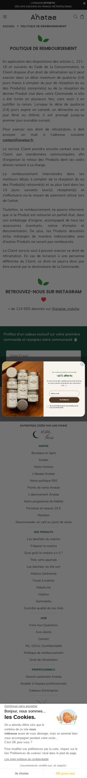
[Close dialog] (82, 364)
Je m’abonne (64, 400)
